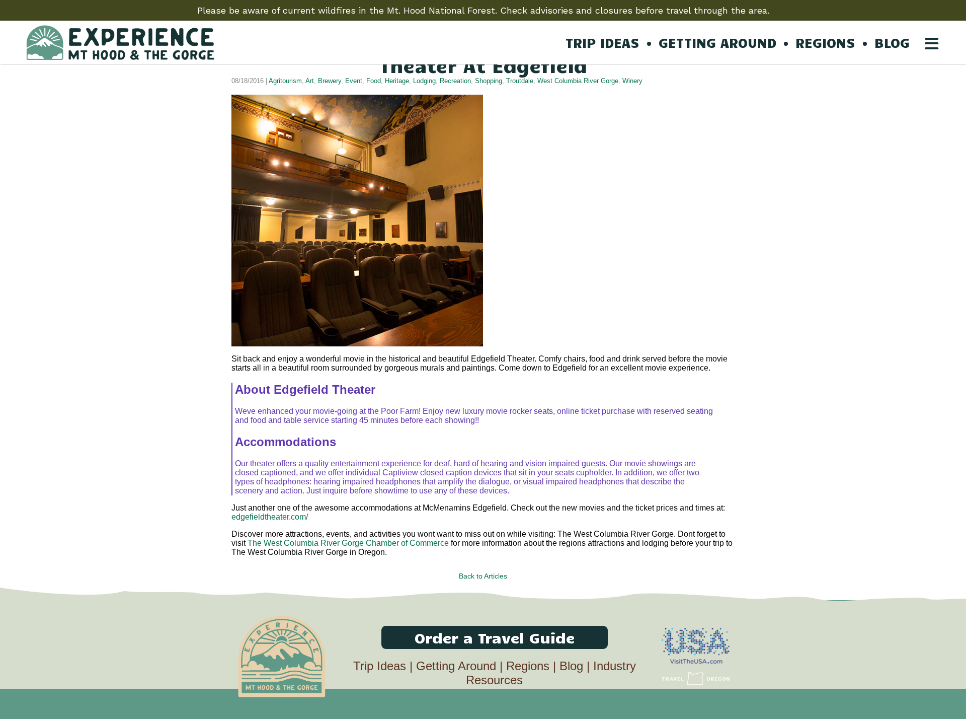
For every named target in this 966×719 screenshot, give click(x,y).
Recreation (455, 81)
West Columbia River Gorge (577, 81)
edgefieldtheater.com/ (269, 517)
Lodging (424, 81)
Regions (527, 666)
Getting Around (456, 666)
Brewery (329, 81)
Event (353, 81)
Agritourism (285, 81)
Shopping (488, 81)
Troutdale (519, 81)
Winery (632, 81)
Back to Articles (483, 576)
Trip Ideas (379, 666)
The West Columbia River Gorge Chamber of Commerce (348, 543)
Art (309, 81)
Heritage (397, 81)
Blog (571, 666)
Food (373, 81)
